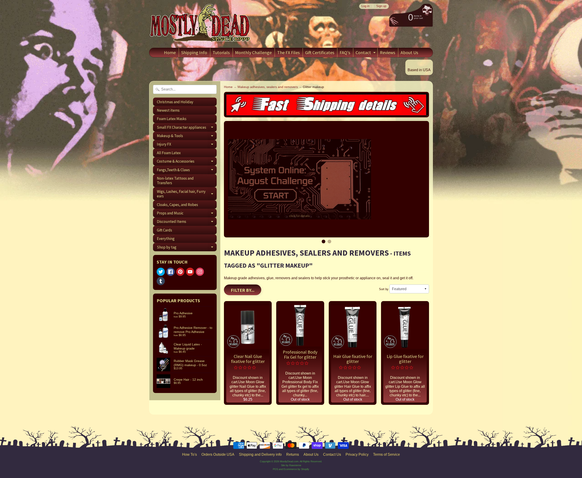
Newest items (168, 110)
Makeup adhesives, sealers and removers (268, 87)
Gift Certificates (319, 52)
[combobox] (185, 89)
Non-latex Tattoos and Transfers (175, 180)
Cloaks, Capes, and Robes (177, 204)
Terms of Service (386, 454)
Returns (292, 454)
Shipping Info (194, 52)
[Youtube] (190, 272)
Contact (366, 53)
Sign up (381, 6)
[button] (245, 368)
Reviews (387, 52)
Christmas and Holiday (175, 101)
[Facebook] (170, 272)
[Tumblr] (161, 281)
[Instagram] (200, 272)
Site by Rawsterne (291, 465)
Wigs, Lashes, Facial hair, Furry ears (187, 194)
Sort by (384, 289)
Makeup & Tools (187, 136)
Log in (365, 6)
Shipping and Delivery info (260, 454)
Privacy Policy (357, 454)
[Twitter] (161, 272)
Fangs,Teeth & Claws (187, 170)
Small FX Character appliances (187, 128)
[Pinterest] (180, 272)
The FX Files (288, 52)
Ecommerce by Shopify (296, 469)
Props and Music (187, 214)
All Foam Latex (169, 152)
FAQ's (345, 52)
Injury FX (187, 145)
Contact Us (332, 454)
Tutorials (221, 52)
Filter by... (242, 290)
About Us (409, 52)
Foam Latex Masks (171, 118)
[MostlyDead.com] (200, 24)
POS (275, 469)
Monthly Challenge (253, 52)
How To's (189, 454)
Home (170, 52)
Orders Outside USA (217, 454)
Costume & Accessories (187, 162)
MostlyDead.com (289, 461)
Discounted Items (187, 222)
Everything (166, 238)
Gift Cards (164, 230)
